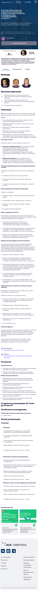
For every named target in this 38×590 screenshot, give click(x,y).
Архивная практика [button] (20, 43)
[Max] (8, 551)
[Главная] (6, 2)
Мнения (27, 69)
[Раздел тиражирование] (10, 525)
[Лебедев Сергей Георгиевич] (16, 87)
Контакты (4, 569)
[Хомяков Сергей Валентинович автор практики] (5, 87)
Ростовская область (10, 37)
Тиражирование (17, 69)
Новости (4, 566)
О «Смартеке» (6, 557)
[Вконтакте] (3, 551)
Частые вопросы (29, 557)
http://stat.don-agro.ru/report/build (13, 350)
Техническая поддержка (27, 578)
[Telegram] (14, 551)
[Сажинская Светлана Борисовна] (26, 87)
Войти (29, 2)
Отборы (3, 563)
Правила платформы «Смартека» (27, 565)
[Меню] (35, 2)
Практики (4, 560)
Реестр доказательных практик (28, 572)
